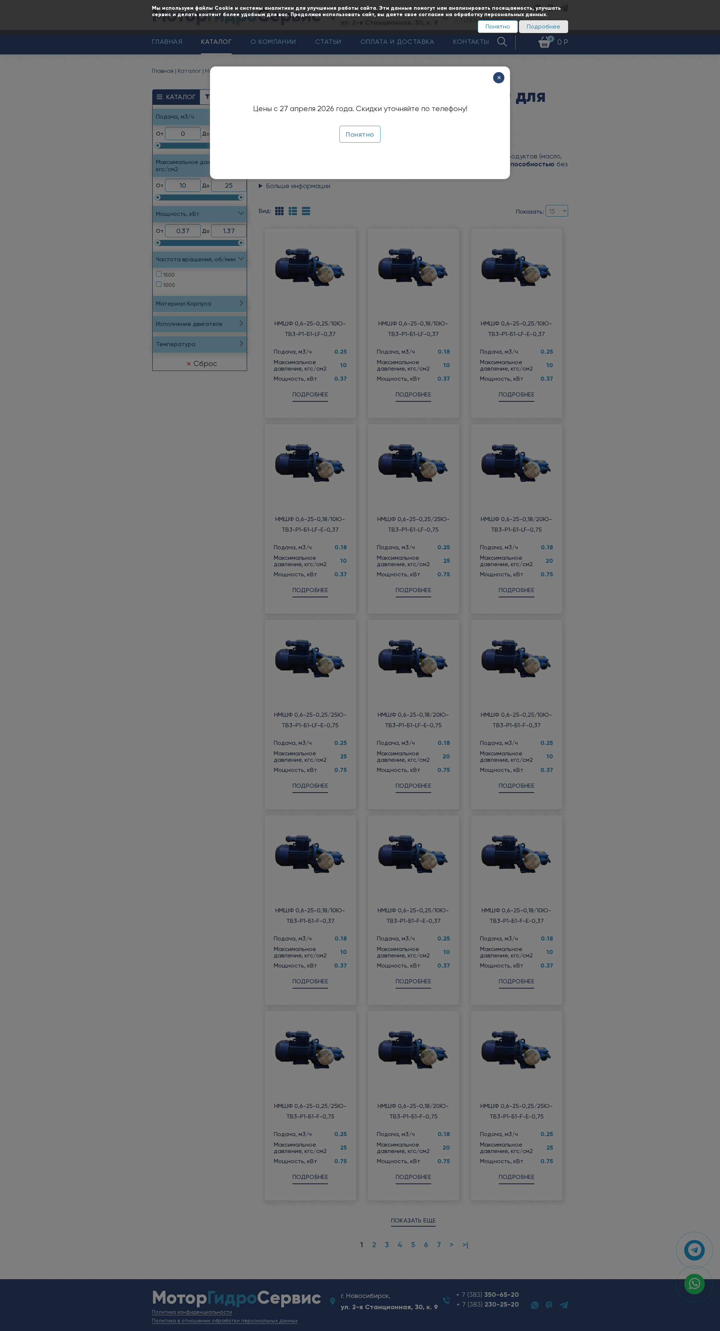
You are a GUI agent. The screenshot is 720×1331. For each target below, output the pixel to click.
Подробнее (543, 26)
